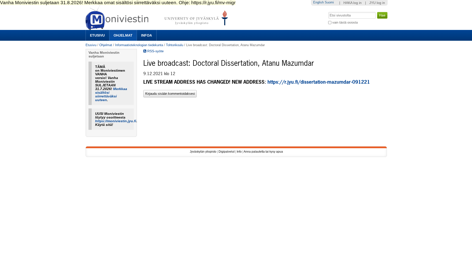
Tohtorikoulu (174, 45)
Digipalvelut (227, 151)
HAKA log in (352, 3)
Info (239, 151)
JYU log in (377, 3)
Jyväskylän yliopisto (203, 151)
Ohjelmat (123, 35)
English (318, 2)
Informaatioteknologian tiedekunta (139, 45)
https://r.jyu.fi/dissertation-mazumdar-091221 (318, 82)
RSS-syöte (155, 51)
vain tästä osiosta (345, 22)
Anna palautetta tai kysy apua (263, 151)
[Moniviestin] (158, 28)
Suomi (329, 2)
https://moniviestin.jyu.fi (115, 121)
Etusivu (97, 35)
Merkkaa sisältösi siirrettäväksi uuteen (111, 94)
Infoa (146, 35)
